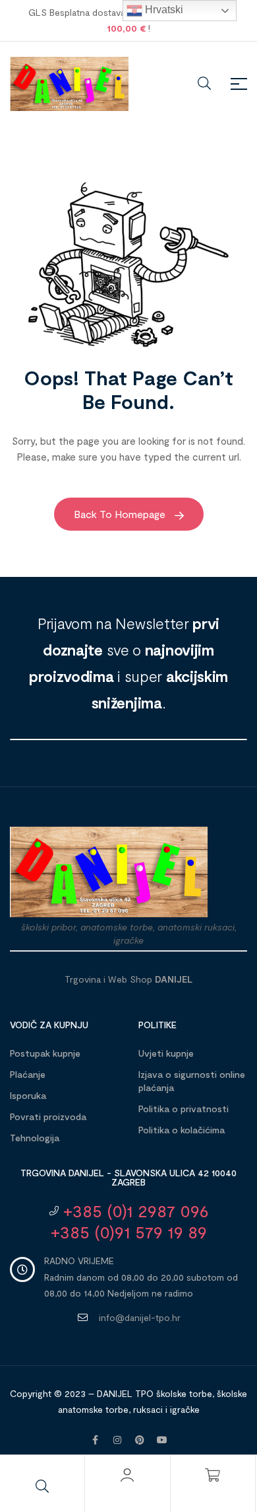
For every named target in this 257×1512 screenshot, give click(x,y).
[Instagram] (117, 1440)
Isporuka (28, 1095)
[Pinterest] (139, 1440)
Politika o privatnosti (183, 1108)
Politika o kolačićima (181, 1129)
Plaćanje (27, 1074)
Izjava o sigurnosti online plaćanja (191, 1081)
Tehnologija (34, 1137)
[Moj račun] (127, 1475)
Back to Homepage (121, 514)
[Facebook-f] (95, 1440)
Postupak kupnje (45, 1053)
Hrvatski (162, 9)
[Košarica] (212, 1475)
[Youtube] (162, 1440)
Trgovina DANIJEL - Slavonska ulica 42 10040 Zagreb (128, 1177)
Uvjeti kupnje (166, 1053)
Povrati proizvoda (48, 1116)
